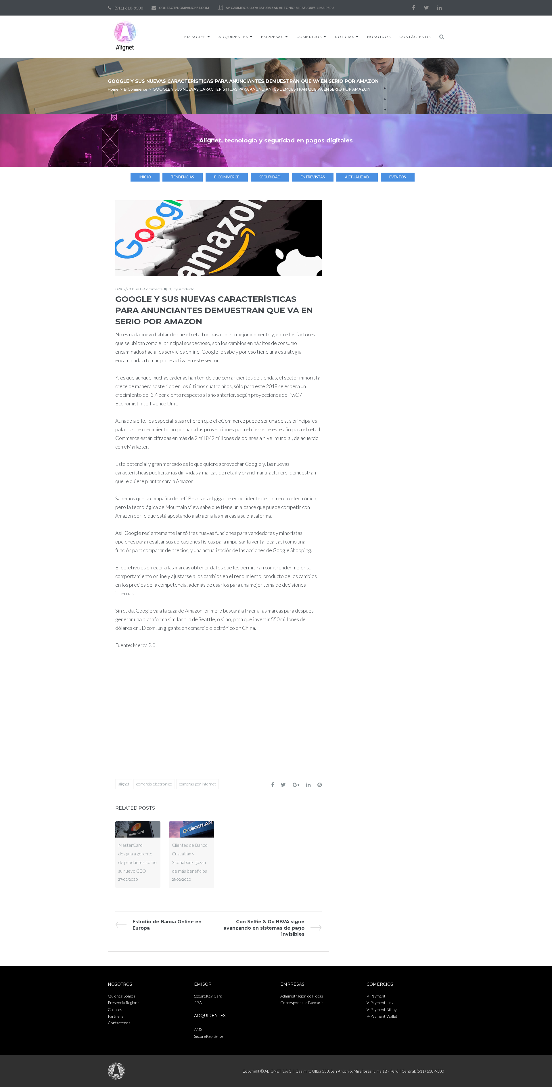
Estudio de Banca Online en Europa (167, 924)
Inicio (145, 177)
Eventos (397, 177)
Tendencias (182, 177)
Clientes (115, 1009)
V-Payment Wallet (382, 1016)
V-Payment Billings (382, 1009)
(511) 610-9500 (128, 7)
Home (113, 89)
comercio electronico (154, 783)
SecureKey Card (208, 995)
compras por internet (197, 783)
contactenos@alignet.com (184, 7)
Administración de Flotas (301, 995)
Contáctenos (415, 37)
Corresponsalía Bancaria (301, 1002)
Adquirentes (233, 37)
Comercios (309, 37)
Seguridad (270, 177)
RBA (198, 1002)
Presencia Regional (124, 1002)
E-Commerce (135, 89)
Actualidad (357, 177)
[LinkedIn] (439, 8)
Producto (186, 289)
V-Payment (376, 995)
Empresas (272, 37)
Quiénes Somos (121, 995)
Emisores (195, 37)
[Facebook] (413, 8)
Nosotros (379, 37)
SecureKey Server (209, 1036)
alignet (123, 783)
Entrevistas (313, 177)
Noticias (344, 37)
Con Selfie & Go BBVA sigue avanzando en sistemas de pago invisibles (264, 928)
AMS (198, 1029)
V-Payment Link (380, 1002)
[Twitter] (426, 8)
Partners (115, 1016)
